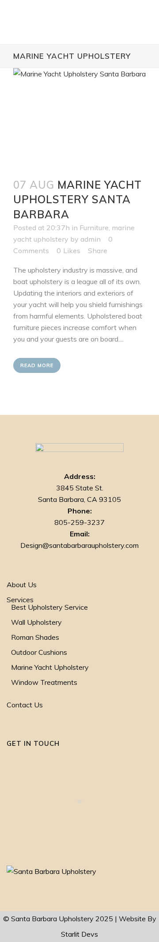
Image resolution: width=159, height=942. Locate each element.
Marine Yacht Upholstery (50, 667)
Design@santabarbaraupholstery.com (79, 545)
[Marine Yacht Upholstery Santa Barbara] (79, 117)
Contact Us (25, 705)
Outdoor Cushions (39, 652)
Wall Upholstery (36, 622)
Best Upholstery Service (49, 607)
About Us (22, 585)
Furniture (94, 227)
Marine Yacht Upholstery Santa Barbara (77, 199)
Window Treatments (44, 682)
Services (20, 600)
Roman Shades (35, 637)
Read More (36, 365)
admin (90, 239)
